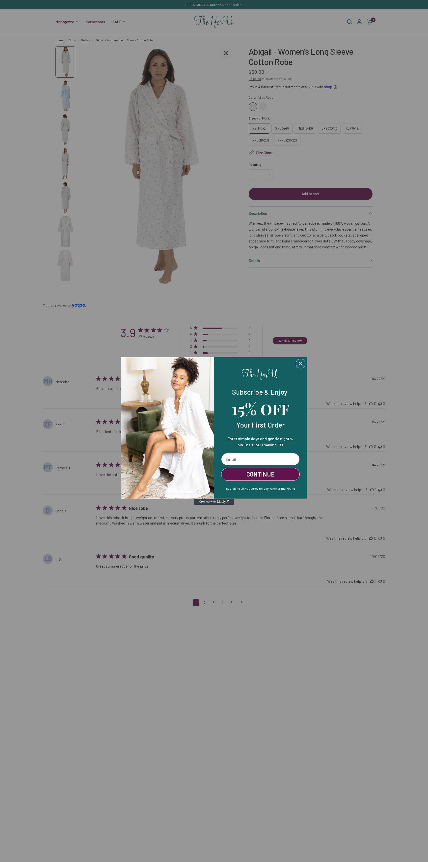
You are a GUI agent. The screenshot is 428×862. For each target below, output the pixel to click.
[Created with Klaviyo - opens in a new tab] (214, 502)
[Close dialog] (300, 363)
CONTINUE (260, 474)
